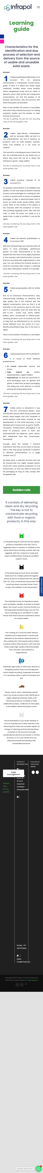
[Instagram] (37, 772)
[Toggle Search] (33, 7)
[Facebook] (33, 772)
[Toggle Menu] (38, 7)
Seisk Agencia (33, 980)
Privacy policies (6, 936)
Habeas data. (6, 930)
